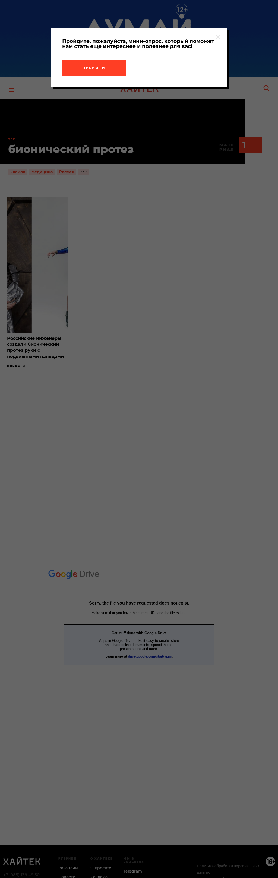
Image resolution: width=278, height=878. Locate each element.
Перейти (94, 68)
